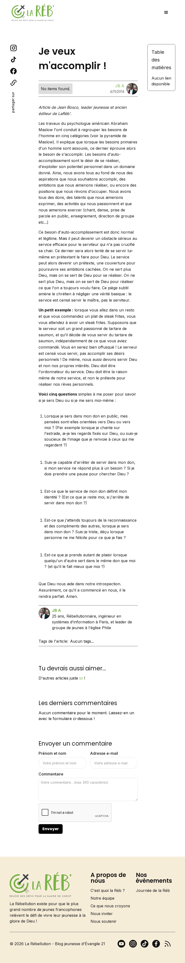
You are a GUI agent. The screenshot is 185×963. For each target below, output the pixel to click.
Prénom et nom (52, 753)
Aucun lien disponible (161, 81)
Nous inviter (102, 913)
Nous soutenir (104, 921)
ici (81, 678)
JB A (119, 85)
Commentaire (51, 774)
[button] (166, 12)
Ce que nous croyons (110, 905)
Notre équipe (102, 898)
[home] (33, 12)
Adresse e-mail (104, 753)
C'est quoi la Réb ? (108, 890)
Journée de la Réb (153, 890)
